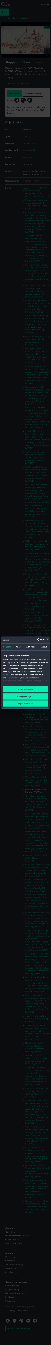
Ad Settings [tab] (31, 647)
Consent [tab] (7, 647)
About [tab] (44, 647)
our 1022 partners (18, 660)
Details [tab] (18, 647)
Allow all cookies (25, 689)
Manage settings (24, 696)
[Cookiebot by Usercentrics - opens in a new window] (37, 640)
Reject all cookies (25, 703)
